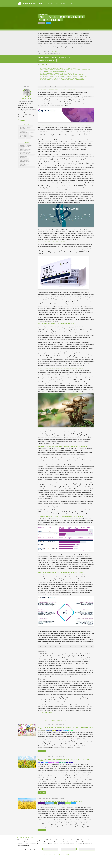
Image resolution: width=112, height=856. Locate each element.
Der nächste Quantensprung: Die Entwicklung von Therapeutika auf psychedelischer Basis (62, 75)
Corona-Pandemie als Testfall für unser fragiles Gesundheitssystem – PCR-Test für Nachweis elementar (65, 70)
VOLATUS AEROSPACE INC (24, 146)
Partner (63, 4)
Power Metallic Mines (24, 134)
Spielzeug (27, 129)
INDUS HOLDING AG (30, 154)
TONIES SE (29, 145)
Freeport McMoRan (23, 135)
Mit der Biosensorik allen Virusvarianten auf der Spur (53, 71)
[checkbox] (17, 849)
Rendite (28, 138)
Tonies (21, 129)
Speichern (68, 849)
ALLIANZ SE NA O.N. (23, 157)
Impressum (45, 854)
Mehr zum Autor (22, 119)
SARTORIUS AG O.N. (23, 156)
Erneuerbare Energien (28, 125)
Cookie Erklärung (64, 854)
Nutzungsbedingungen (46, 712)
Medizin (31, 136)
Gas (20, 125)
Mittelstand (22, 138)
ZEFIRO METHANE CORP (24, 160)
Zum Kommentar (41, 751)
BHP (30, 135)
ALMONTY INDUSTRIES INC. (24, 161)
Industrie (25, 136)
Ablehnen (87, 849)
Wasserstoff (22, 131)
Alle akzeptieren (50, 849)
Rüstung (28, 127)
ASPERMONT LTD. (23, 165)
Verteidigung (22, 128)
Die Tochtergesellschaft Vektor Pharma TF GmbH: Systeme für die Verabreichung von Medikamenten (64, 76)
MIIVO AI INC (22, 154)
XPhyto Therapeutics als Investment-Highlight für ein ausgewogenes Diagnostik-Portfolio (62, 80)
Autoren (70, 4)
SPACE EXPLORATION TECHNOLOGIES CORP (27, 167)
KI (20, 136)
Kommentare (42, 4)
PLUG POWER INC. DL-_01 (24, 158)
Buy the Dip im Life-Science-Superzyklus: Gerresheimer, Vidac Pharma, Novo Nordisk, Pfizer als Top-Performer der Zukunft (65, 727)
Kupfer (31, 132)
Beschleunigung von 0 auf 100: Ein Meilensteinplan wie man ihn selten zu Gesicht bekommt (61, 78)
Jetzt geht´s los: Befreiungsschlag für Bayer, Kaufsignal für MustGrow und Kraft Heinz (60, 801)
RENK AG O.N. (22, 145)
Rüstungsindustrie (23, 132)
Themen (50, 4)
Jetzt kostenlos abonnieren (47, 60)
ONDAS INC (22, 148)
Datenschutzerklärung (54, 854)
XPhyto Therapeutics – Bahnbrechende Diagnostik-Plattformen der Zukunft (58, 68)
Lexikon (56, 4)
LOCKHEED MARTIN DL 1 (24, 164)
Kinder (33, 129)
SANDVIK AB (22, 163)
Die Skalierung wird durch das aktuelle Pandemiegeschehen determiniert (57, 73)
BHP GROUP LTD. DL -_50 (24, 153)
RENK (28, 128)
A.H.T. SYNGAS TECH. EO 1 (24, 144)
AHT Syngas (22, 127)
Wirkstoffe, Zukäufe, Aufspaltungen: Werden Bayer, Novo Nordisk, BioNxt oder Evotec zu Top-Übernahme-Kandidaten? (64, 760)
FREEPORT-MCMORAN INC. (24, 150)
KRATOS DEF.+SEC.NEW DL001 (25, 149)
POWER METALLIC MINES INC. (25, 152)
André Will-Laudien (56, 51)
